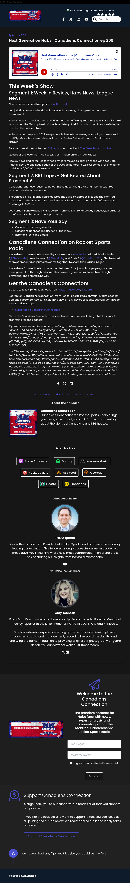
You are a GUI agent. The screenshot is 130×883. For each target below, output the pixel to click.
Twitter (62, 289)
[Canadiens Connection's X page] (69, 19)
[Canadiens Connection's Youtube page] (84, 19)
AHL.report (54, 148)
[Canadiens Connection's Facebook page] (63, 19)
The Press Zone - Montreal (96, 148)
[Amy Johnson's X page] (63, 652)
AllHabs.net (60, 104)
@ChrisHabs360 (91, 258)
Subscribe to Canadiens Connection (37, 310)
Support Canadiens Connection (51, 836)
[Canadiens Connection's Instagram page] (76, 19)
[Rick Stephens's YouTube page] (65, 564)
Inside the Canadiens (67, 571)
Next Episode (42, 394)
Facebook (74, 289)
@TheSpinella (18, 258)
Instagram (87, 289)
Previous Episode (85, 394)
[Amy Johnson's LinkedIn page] (67, 652)
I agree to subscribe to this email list (95, 763)
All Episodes (62, 394)
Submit (94, 776)
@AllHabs (80, 254)
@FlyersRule (55, 258)
